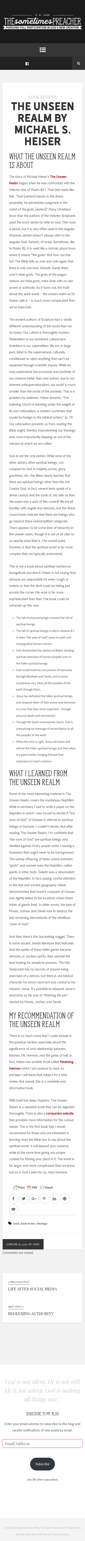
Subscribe (42, 1464)
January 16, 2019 (17, 1244)
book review (27, 1223)
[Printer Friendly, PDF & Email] (33, 1187)
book (16, 1223)
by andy (34, 1244)
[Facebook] (27, 63)
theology (41, 1223)
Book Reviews (42, 97)
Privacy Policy (73, 1527)
